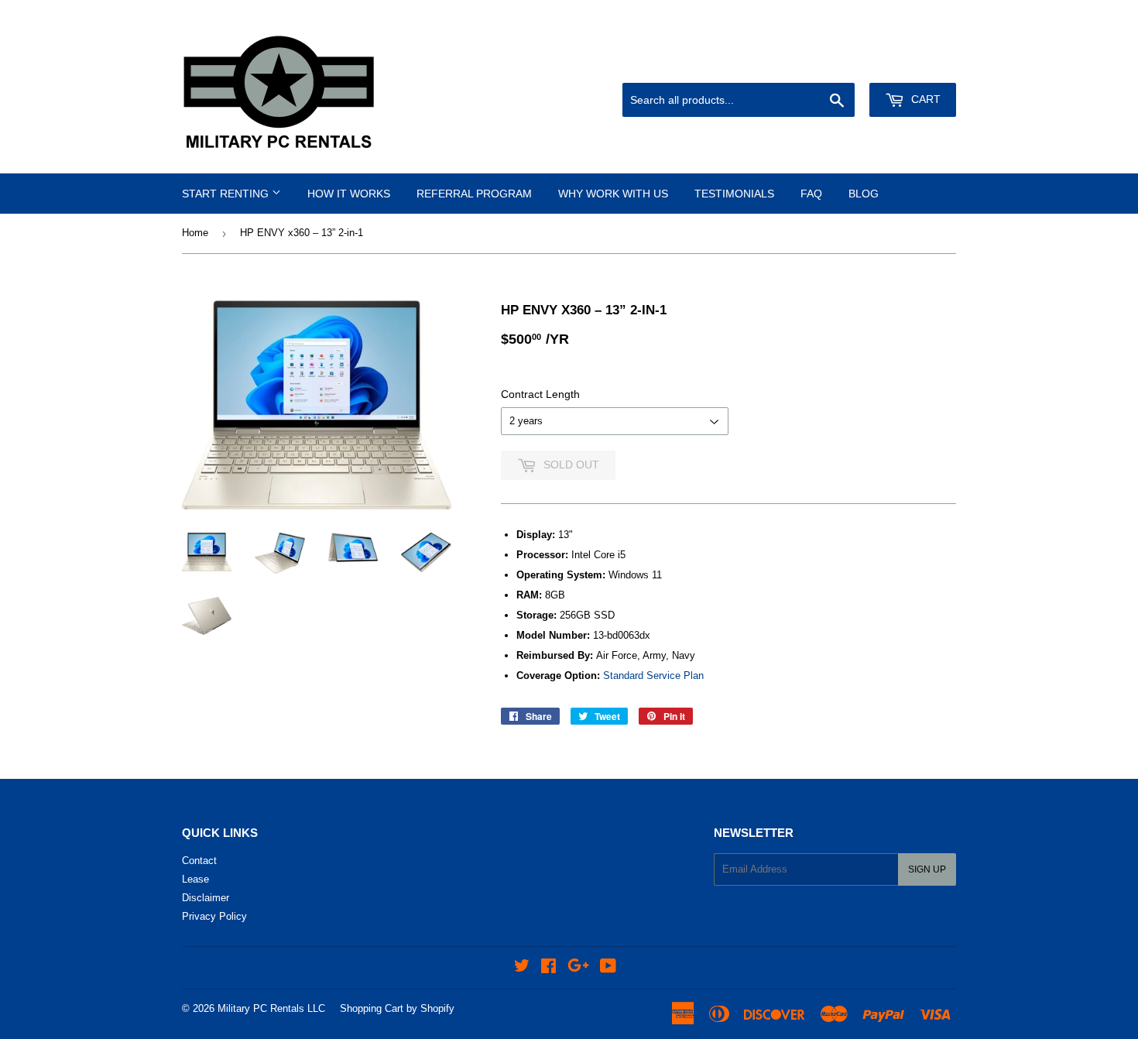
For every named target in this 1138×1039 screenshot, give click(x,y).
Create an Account (918, 64)
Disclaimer (205, 898)
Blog (863, 193)
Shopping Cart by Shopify (397, 1008)
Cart (924, 99)
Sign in (845, 64)
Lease (195, 879)
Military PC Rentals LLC (271, 1008)
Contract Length (540, 394)
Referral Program (474, 193)
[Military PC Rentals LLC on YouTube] (608, 968)
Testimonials (734, 193)
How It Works (348, 193)
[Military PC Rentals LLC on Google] (578, 968)
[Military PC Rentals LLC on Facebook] (548, 968)
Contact (199, 860)
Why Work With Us (613, 193)
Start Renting (227, 193)
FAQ (811, 193)
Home (195, 232)
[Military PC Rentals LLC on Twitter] (522, 968)
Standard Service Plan (653, 675)
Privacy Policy (214, 916)
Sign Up (927, 869)
